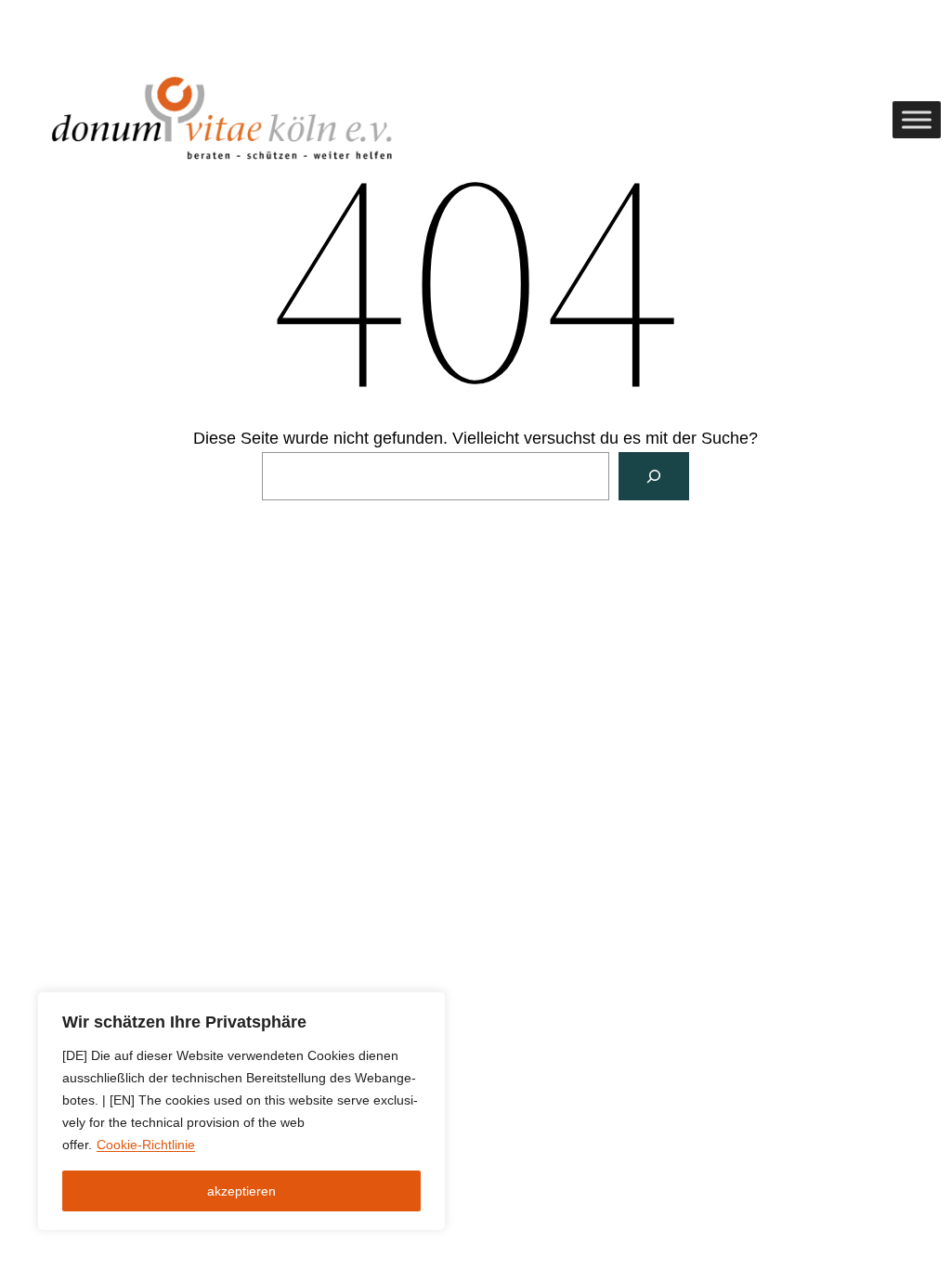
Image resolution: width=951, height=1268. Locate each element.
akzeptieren (241, 1191)
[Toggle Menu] (916, 120)
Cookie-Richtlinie (146, 1144)
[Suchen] (654, 476)
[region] (241, 1111)
